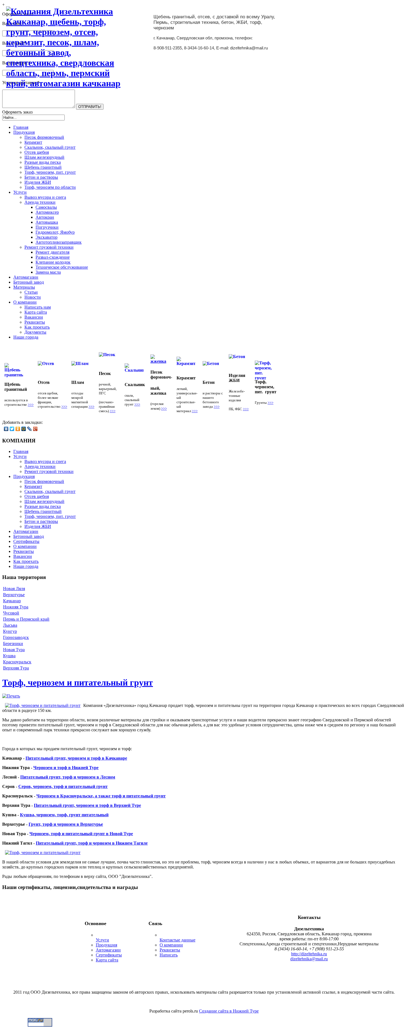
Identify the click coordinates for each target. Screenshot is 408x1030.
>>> (31, 404)
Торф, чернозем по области (50, 187)
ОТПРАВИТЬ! (89, 107)
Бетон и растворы (41, 177)
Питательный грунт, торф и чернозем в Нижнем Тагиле (92, 843)
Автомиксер (47, 212)
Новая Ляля (14, 588)
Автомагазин (108, 950)
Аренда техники (40, 202)
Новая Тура (14, 649)
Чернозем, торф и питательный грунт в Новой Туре (81, 833)
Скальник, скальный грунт (49, 147)
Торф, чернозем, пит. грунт (50, 172)
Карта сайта (35, 312)
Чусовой (11, 613)
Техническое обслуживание (62, 267)
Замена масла (48, 272)
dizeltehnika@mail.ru (309, 958)
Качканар (12, 600)
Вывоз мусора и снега (45, 197)
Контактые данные (177, 940)
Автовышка (47, 222)
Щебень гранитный (43, 167)
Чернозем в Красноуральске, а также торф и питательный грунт (101, 796)
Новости (32, 297)
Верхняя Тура (16, 668)
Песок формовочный (44, 137)
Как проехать (37, 327)
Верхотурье (14, 594)
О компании (171, 945)
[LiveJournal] (29, 428)
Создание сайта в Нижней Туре (229, 1011)
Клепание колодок (53, 262)
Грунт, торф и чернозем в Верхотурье (66, 824)
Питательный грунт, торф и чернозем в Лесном (67, 777)
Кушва (9, 655)
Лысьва (10, 625)
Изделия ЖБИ (37, 182)
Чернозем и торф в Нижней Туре (66, 767)
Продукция (106, 945)
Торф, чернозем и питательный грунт (77, 682)
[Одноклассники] (18, 428)
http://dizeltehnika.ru (309, 953)
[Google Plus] (35, 428)
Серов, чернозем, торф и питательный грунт (63, 786)
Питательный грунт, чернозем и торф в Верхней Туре (87, 805)
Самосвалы (46, 207)
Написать (169, 955)
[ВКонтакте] (6, 428)
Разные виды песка (42, 162)
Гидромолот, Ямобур (55, 232)
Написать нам (37, 307)
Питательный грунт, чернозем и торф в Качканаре (76, 758)
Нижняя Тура (15, 607)
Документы (35, 332)
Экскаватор (46, 237)
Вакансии (33, 317)
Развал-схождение (53, 257)
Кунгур (10, 631)
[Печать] (11, 696)
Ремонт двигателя (52, 252)
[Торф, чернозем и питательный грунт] (42, 705)
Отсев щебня (36, 152)
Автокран (45, 217)
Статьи (31, 292)
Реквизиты (34, 322)
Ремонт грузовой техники (49, 247)
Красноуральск (17, 661)
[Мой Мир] (24, 428)
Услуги (102, 940)
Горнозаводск (16, 637)
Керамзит (33, 142)
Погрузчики (47, 227)
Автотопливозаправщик (59, 242)
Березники (13, 643)
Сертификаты (109, 955)
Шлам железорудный (44, 157)
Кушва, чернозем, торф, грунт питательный (64, 814)
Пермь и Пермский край (26, 619)
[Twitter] (12, 428)
